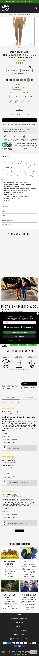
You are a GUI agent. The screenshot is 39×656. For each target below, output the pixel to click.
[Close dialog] (37, 313)
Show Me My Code (19, 332)
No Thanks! (19, 336)
